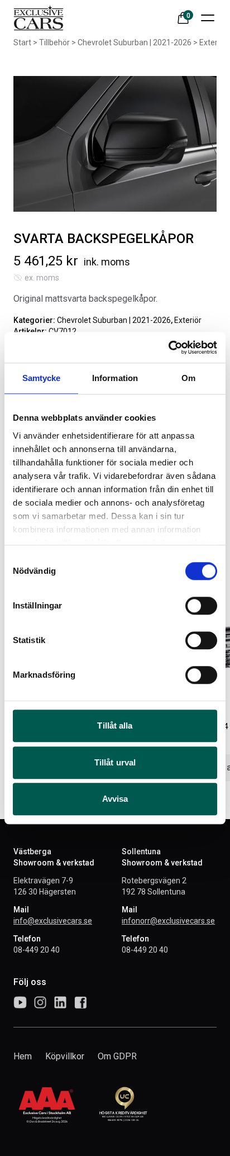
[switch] (201, 606)
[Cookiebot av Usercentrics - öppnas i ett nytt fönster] (168, 347)
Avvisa (115, 798)
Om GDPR (117, 1056)
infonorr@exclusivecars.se (168, 920)
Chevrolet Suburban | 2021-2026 (134, 42)
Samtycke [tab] (41, 378)
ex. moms (42, 277)
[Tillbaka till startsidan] (38, 18)
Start (22, 42)
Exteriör (213, 42)
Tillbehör (54, 42)
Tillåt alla (114, 725)
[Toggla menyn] (208, 18)
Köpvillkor (64, 1056)
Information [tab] (115, 378)
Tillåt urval (115, 762)
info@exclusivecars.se (52, 920)
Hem (22, 1056)
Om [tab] (188, 378)
